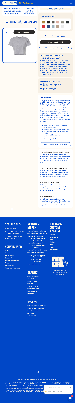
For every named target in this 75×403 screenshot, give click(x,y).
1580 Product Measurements (55, 144)
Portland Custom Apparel (56, 227)
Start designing (23, 32)
